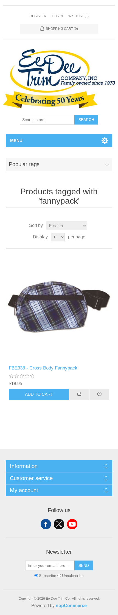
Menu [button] (16, 140)
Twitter (59, 524)
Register (38, 16)
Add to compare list (79, 394)
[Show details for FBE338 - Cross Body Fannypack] (59, 307)
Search (86, 119)
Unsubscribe (73, 575)
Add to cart (39, 394)
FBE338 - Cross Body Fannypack (43, 368)
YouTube (72, 524)
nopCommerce (71, 605)
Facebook (46, 524)
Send (83, 565)
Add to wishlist (99, 394)
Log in (57, 16)
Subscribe (47, 575)
